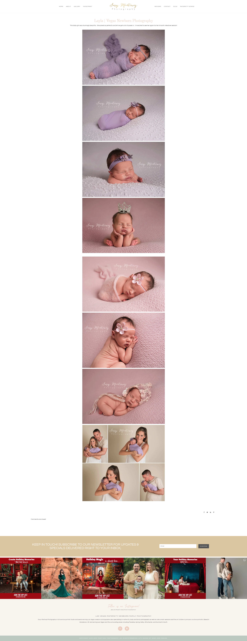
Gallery (77, 6)
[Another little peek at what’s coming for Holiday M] (185, 578)
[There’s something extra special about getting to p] (144, 578)
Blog (175, 6)
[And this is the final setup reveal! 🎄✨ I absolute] (20, 578)
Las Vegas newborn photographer (99, 619)
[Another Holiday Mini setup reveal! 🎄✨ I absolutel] (103, 578)
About (68, 6)
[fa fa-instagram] (127, 628)
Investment (87, 6)
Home (61, 6)
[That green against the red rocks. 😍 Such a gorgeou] (61, 578)
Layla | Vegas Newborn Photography (123, 21)
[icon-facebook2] (120, 628)
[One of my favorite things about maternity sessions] (226, 578)
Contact (167, 6)
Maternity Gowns (187, 6)
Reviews (158, 6)
